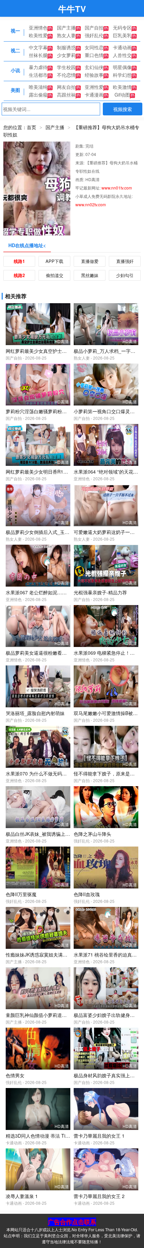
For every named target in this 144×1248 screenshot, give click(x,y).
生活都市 (38, 74)
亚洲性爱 (94, 87)
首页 (31, 127)
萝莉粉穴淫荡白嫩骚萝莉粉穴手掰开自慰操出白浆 (57, 411)
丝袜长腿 (38, 55)
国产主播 (66, 27)
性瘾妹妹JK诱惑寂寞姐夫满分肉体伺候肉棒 (50, 954)
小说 (15, 70)
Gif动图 (122, 94)
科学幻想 (122, 74)
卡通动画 (122, 47)
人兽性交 (122, 55)
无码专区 (122, 27)
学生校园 (66, 67)
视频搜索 (122, 109)
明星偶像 (122, 67)
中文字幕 (38, 47)
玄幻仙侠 (94, 67)
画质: (80, 179)
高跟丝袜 (66, 94)
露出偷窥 (38, 94)
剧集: (80, 146)
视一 (15, 30)
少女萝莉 (66, 55)
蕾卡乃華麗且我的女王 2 (99, 1196)
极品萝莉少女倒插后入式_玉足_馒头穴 (46, 532)
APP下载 (54, 261)
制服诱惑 (66, 47)
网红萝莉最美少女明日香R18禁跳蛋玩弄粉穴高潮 (57, 471)
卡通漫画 (94, 94)
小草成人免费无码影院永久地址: (104, 196)
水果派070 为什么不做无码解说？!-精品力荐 (52, 773)
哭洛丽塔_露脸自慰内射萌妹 (35, 713)
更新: (80, 154)
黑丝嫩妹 (89, 275)
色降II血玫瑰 (87, 894)
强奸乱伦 (94, 35)
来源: (80, 162)
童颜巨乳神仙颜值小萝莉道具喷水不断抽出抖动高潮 (60, 1015)
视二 (15, 50)
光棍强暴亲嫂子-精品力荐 (100, 592)
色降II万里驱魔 (21, 894)
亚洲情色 (38, 27)
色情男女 (15, 1075)
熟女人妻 (66, 35)
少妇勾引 (125, 275)
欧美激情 (122, 87)
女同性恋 (94, 47)
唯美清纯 (38, 87)
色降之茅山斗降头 (92, 833)
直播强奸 (125, 261)
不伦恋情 (66, 74)
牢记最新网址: (88, 188)
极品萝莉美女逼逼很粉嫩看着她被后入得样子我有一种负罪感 (69, 652)
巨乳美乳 (122, 35)
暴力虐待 (38, 67)
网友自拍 (66, 87)
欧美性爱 (38, 35)
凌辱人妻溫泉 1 (22, 1196)
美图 (15, 90)
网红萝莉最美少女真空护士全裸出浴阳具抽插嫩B (56, 350)
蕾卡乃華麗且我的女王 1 (99, 1135)
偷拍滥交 (54, 275)
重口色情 (94, 55)
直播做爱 (89, 261)
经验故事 (94, 74)
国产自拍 (94, 27)
